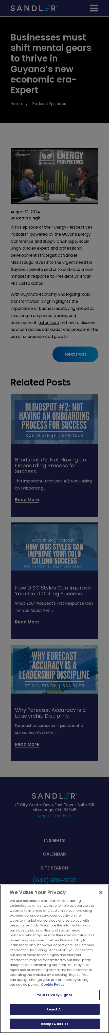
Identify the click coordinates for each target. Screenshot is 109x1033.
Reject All (54, 1009)
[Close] (100, 892)
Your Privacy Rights (54, 995)
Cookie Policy (52, 984)
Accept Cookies (54, 1023)
